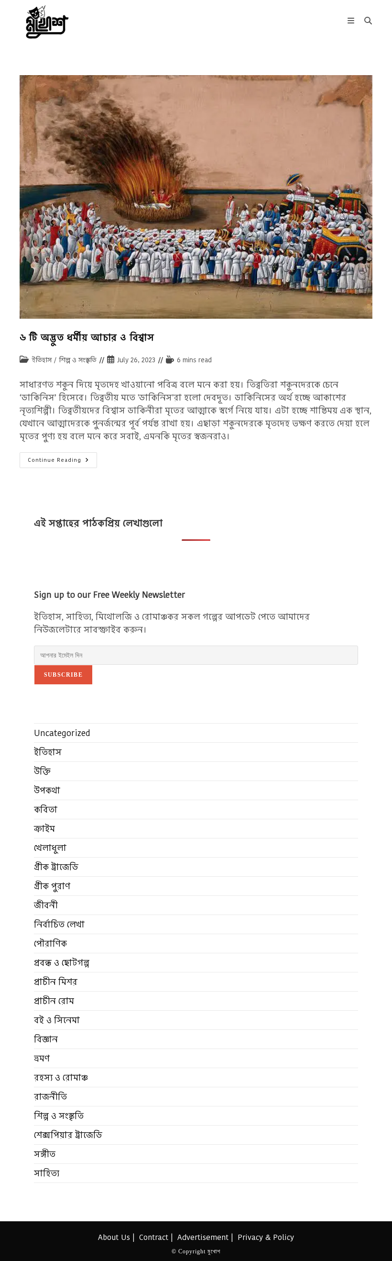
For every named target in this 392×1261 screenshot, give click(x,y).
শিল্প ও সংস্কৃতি (78, 360)
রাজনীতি (50, 1097)
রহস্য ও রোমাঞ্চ (61, 1077)
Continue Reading (62, 462)
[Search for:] (364, 20)
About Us (114, 1237)
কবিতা (45, 809)
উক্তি (42, 771)
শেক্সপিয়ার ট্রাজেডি (68, 1135)
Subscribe (63, 674)
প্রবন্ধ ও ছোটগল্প (61, 963)
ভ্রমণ (42, 1058)
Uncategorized (62, 733)
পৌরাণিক (50, 943)
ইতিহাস (42, 360)
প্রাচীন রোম (54, 1001)
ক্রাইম (44, 829)
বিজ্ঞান (46, 1039)
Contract (153, 1237)
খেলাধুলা (50, 848)
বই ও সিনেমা (57, 1020)
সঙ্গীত (44, 1154)
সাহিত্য (46, 1173)
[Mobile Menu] (352, 20)
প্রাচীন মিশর (55, 982)
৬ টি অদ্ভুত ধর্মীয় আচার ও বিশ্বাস (87, 337)
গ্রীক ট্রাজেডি (56, 867)
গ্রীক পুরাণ (52, 886)
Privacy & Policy (266, 1237)
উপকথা (47, 790)
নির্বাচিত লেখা (59, 924)
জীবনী (46, 905)
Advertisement (203, 1237)
